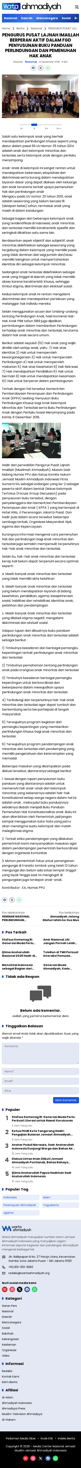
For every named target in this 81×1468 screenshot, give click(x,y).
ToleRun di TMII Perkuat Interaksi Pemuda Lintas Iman (60, 954)
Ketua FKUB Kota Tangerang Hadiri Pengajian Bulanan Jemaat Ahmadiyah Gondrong (41, 1132)
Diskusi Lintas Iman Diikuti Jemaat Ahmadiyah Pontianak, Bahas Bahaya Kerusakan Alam (40, 1160)
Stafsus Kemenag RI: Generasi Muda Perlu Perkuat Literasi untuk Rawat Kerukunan (19, 941)
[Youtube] (4, 1289)
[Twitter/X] (19, 1289)
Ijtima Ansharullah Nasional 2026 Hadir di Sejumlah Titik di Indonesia (18, 954)
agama (9, 1213)
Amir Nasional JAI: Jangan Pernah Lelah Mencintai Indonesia (59, 941)
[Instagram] (12, 1289)
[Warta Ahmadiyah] (31, 7)
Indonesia (10, 1197)
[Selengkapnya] (40, 1229)
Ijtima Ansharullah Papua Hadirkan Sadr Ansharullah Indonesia (42, 1174)
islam (46, 1197)
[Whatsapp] (48, 68)
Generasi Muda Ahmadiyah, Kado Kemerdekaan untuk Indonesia (59, 966)
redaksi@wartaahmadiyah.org (29, 1273)
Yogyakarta (51, 1205)
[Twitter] (40, 68)
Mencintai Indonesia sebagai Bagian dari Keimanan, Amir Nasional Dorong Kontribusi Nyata (17, 966)
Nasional (31, 62)
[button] (76, 7)
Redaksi (18, 61)
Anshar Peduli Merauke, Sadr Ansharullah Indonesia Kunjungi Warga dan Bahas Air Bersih (43, 1146)
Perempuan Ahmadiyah (20, 1205)
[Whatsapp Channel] (34, 1289)
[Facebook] (33, 68)
